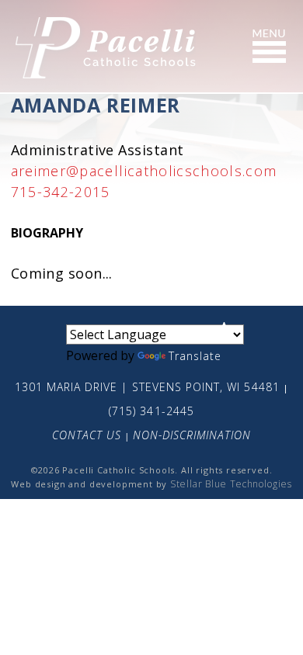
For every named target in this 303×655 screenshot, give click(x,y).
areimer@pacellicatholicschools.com (144, 170)
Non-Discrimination (192, 435)
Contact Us (87, 435)
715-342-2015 (60, 191)
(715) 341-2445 (151, 411)
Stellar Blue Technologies (231, 483)
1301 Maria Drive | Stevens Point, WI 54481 (147, 386)
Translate (195, 355)
